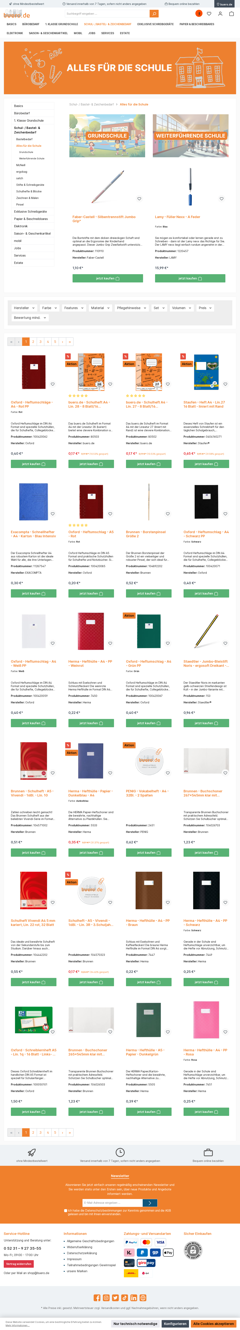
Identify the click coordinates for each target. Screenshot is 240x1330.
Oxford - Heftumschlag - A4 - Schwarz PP (206, 534)
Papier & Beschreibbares (31, 219)
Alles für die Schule (28, 145)
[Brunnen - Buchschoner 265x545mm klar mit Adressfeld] (91, 1020)
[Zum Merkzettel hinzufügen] (139, 198)
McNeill (20, 165)
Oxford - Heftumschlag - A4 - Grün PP (148, 663)
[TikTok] (124, 1298)
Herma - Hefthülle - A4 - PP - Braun (148, 923)
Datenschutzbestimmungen (103, 1210)
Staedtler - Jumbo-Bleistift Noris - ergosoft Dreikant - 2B (206, 663)
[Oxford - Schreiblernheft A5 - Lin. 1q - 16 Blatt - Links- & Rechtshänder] (33, 1020)
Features (71, 308)
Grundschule (26, 152)
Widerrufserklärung (79, 1247)
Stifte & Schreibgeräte (30, 184)
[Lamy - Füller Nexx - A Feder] (190, 186)
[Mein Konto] (220, 13)
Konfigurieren (175, 1324)
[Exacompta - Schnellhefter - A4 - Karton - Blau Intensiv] (33, 502)
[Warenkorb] (231, 13)
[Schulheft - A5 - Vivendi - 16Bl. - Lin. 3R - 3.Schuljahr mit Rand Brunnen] (91, 890)
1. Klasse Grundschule (29, 120)
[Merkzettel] (209, 13)
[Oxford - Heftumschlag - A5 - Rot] (91, 502)
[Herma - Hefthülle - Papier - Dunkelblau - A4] (91, 761)
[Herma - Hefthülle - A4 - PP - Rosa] (206, 1020)
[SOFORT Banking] (129, 1252)
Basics (18, 106)
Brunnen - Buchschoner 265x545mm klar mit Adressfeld (87, 1052)
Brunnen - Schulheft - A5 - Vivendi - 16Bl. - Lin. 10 (32, 793)
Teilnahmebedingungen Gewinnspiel (91, 1265)
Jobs (17, 248)
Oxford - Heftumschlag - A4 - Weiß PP (33, 663)
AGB (168, 1210)
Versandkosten (110, 1308)
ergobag (21, 171)
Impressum (74, 1259)
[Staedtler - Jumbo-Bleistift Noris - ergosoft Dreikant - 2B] (206, 631)
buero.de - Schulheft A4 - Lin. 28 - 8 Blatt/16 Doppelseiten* (89, 404)
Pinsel (20, 204)
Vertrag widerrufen (18, 1263)
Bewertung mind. (27, 318)
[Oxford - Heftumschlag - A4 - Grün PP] (149, 631)
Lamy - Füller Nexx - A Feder (177, 217)
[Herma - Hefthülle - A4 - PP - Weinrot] (91, 631)
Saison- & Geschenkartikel (32, 233)
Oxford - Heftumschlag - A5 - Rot (91, 534)
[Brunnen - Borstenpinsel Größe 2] (149, 502)
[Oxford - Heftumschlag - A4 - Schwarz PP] (206, 502)
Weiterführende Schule (31, 158)
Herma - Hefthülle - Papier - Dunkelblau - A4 (90, 793)
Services (20, 255)
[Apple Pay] (168, 1252)
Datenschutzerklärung (82, 1253)
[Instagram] (106, 1298)
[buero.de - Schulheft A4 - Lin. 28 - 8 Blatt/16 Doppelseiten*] (91, 372)
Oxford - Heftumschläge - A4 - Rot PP (32, 404)
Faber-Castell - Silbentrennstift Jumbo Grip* (104, 219)
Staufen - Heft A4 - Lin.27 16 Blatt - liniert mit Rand (204, 404)
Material (98, 308)
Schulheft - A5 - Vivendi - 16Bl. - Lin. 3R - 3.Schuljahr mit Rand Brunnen (90, 923)
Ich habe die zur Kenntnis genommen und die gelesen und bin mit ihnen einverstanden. (119, 1212)
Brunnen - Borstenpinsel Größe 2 (146, 534)
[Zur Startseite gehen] (17, 13)
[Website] (143, 1298)
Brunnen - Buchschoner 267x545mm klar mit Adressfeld (203, 793)
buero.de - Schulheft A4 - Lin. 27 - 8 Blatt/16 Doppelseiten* (147, 404)
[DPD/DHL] (138, 1273)
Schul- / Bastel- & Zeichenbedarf (27, 130)
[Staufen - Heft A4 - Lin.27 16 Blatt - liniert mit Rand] (206, 372)
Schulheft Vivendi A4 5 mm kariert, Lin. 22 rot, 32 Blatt (33, 923)
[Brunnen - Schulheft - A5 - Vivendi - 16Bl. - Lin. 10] (33, 761)
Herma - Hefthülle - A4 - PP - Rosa (205, 1052)
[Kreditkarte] (129, 1263)
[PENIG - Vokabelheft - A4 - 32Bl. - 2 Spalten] (149, 761)
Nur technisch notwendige (135, 1324)
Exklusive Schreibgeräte (30, 211)
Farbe (47, 308)
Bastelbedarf (24, 139)
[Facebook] (97, 1298)
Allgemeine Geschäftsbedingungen (90, 1241)
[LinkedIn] (134, 1298)
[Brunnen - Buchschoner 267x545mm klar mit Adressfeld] (206, 761)
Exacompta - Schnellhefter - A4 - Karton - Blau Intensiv (33, 534)
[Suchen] (154, 13)
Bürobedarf (22, 113)
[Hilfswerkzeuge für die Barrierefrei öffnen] (199, 13)
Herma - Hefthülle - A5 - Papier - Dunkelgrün (145, 1052)
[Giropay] (155, 1252)
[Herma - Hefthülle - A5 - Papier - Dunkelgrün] (149, 1020)
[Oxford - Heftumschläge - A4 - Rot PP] (33, 372)
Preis (203, 308)
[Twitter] (115, 1298)
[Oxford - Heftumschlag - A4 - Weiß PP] (33, 631)
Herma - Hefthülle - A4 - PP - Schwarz (205, 923)
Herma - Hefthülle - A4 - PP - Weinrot (90, 663)
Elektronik (21, 226)
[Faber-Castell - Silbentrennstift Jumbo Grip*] (108, 186)
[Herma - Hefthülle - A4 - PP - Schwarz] (206, 890)
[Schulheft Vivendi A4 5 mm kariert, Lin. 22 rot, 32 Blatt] (33, 890)
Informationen (75, 1234)
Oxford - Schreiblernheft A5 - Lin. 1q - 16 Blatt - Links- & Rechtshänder (33, 1052)
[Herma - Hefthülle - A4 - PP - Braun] (149, 890)
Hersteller (22, 308)
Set (157, 308)
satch (19, 178)
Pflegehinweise (129, 308)
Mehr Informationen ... (18, 1325)
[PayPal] (131, 1242)
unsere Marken (77, 1271)
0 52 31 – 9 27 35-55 (22, 1248)
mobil (17, 241)
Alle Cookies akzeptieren (213, 1324)
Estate (18, 263)
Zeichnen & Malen (27, 197)
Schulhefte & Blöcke (29, 191)
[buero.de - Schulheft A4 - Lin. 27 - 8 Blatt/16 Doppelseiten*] (149, 372)
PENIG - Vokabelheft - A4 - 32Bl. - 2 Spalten (147, 793)
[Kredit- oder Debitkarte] (153, 1242)
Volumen (179, 308)
